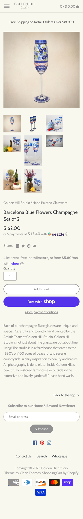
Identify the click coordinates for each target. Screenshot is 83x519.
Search (42, 456)
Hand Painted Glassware (50, 203)
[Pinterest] (42, 442)
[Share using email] (34, 245)
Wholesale (59, 456)
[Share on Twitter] (23, 245)
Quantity (9, 268)
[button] (41, 234)
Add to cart (41, 289)
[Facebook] (35, 442)
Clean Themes (30, 473)
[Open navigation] (6, 6)
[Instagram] (49, 442)
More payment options (41, 312)
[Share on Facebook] (17, 245)
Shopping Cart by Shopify (60, 473)
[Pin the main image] (28, 245)
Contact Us (24, 456)
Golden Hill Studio (16, 203)
